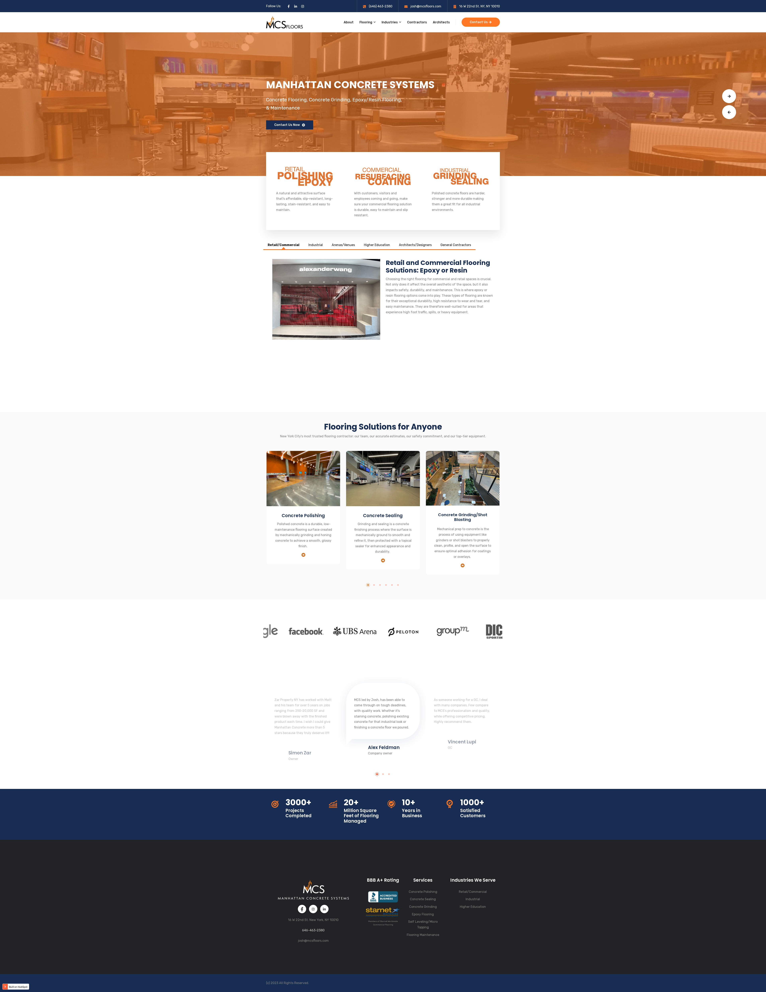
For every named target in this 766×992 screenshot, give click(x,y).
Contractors (417, 22)
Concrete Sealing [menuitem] (423, 899)
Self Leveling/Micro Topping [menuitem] (423, 924)
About (348, 22)
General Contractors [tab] (455, 245)
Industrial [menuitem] (473, 899)
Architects (441, 22)
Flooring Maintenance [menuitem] (423, 935)
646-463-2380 (313, 930)
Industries (390, 22)
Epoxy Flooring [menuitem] (423, 914)
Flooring (365, 22)
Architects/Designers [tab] (415, 245)
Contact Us (479, 22)
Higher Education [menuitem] (473, 907)
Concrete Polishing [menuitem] (423, 892)
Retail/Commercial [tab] (283, 245)
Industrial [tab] (315, 245)
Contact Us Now (287, 125)
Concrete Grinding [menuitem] (423, 907)
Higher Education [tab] (377, 245)
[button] (729, 96)
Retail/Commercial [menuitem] (473, 892)
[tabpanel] (383, 331)
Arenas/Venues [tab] (343, 245)
